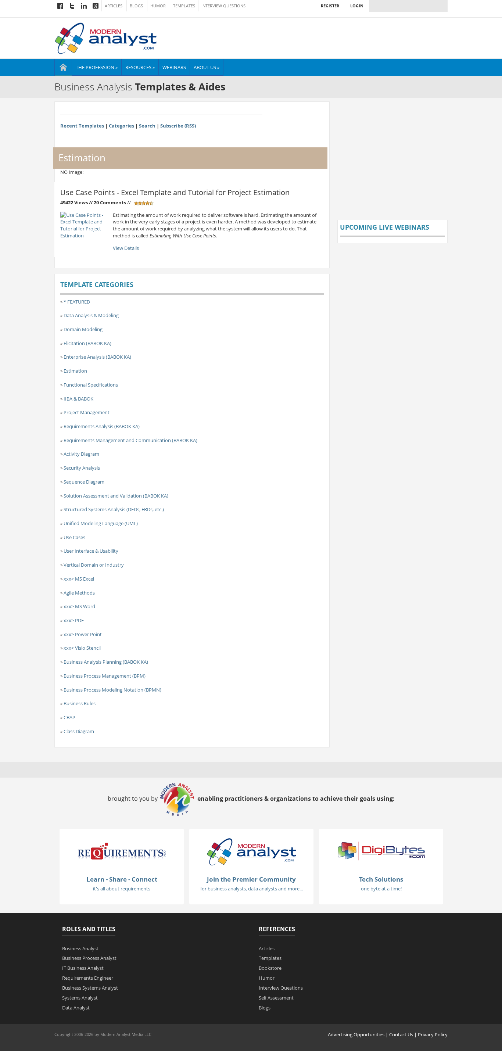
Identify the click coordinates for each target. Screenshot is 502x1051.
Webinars (174, 67)
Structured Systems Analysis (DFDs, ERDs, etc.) (114, 509)
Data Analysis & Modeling (91, 315)
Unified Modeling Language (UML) (101, 523)
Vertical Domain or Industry (94, 565)
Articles (113, 5)
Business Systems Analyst (90, 987)
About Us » (206, 67)
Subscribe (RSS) (178, 125)
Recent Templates (82, 125)
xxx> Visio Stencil (82, 648)
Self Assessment (276, 997)
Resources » (140, 67)
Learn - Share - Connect (121, 879)
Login (356, 5)
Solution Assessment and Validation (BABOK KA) (116, 495)
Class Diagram (79, 731)
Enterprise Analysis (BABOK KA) (97, 357)
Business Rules (80, 703)
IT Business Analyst (83, 968)
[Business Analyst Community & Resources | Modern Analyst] (106, 37)
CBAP (69, 717)
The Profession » (97, 67)
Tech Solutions (381, 879)
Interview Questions (223, 5)
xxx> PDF (74, 620)
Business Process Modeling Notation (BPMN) (112, 689)
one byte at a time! (381, 888)
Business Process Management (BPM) (105, 675)
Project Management (87, 412)
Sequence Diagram (84, 481)
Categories (121, 125)
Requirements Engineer (87, 978)
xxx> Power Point (83, 634)
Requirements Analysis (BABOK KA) (102, 426)
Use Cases (74, 537)
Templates (184, 5)
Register (330, 5)
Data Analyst (76, 1007)
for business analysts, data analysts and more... (251, 888)
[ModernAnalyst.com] (251, 851)
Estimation (75, 370)
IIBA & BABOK (78, 398)
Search (147, 125)
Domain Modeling (83, 329)
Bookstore (270, 968)
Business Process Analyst (89, 958)
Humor (158, 5)
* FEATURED (77, 301)
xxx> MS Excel (79, 578)
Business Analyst (80, 948)
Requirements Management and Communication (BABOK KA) (130, 440)
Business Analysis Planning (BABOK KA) (106, 662)
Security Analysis (82, 467)
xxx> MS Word (79, 606)
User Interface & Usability (91, 551)
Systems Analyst (80, 997)
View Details (126, 248)
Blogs (136, 5)
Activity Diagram (81, 454)
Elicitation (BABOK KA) (87, 343)
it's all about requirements (121, 888)
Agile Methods (79, 592)
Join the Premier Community (251, 879)
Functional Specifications (91, 384)
